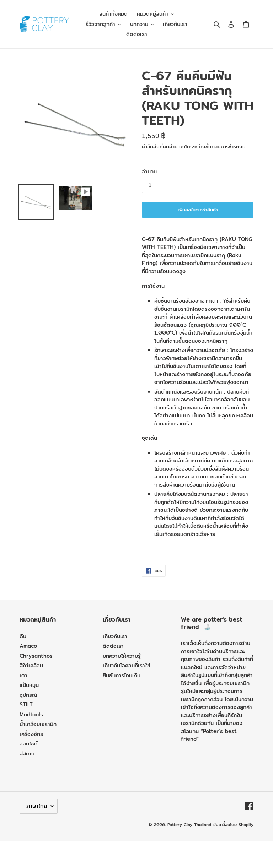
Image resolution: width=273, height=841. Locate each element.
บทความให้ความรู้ (122, 656)
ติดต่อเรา (113, 646)
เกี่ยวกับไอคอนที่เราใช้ (126, 665)
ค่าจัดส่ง (151, 147)
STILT (26, 704)
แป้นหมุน (29, 685)
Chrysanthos (36, 656)
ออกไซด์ (29, 743)
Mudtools (31, 714)
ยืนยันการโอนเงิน (121, 675)
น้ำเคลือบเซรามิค (38, 724)
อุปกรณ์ (28, 695)
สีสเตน (27, 753)
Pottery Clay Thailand (189, 824)
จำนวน (149, 171)
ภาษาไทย (36, 806)
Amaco (28, 646)
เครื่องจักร (31, 734)
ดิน (23, 636)
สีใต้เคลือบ (31, 665)
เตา (23, 675)
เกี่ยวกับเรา (115, 636)
